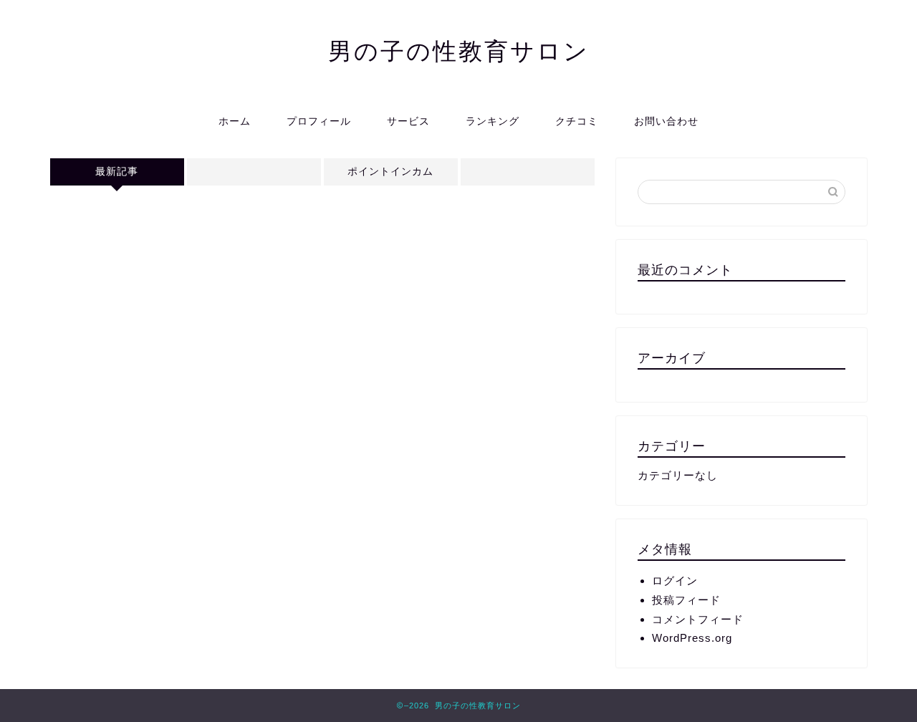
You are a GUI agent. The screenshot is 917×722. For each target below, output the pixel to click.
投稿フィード (686, 600)
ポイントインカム (390, 171)
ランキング (492, 121)
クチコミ (576, 121)
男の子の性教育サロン (459, 50)
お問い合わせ (666, 121)
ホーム (235, 121)
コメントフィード (698, 619)
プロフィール (319, 121)
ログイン (675, 580)
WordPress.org (692, 638)
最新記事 (116, 171)
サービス (408, 121)
